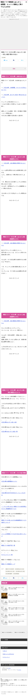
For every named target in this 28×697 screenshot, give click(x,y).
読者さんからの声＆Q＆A (8, 654)
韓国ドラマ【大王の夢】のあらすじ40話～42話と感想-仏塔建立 (16, 588)
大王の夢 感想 (16, 573)
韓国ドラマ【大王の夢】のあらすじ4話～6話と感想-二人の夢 (21, 632)
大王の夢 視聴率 (9, 573)
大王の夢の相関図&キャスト (9, 481)
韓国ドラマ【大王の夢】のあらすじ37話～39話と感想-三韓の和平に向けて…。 (16, 615)
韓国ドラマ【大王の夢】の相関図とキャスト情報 (8, 632)
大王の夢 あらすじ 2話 (10, 571)
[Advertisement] (14, 34)
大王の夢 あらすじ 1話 (19, 569)
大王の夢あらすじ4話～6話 (9, 422)
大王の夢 (3, 57)
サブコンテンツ (6, 657)
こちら (9, 668)
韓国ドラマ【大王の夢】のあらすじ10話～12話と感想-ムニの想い (16, 602)
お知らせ (5, 650)
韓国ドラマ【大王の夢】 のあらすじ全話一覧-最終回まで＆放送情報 (16, 595)
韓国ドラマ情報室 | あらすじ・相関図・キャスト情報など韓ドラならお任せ (12, 4)
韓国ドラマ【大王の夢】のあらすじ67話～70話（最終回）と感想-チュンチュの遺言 (16, 608)
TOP (14, 680)
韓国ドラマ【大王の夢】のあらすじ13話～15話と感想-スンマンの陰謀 (16, 622)
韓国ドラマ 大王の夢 (10, 569)
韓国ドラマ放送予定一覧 (8, 545)
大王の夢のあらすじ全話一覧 (9, 431)
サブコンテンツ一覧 (7, 554)
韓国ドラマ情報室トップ (8, 564)
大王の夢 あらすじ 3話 (20, 571)
